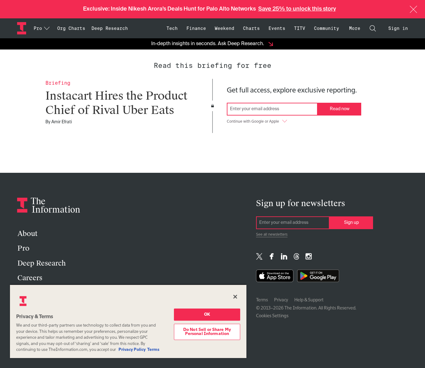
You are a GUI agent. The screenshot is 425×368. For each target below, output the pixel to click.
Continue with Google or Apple (253, 122)
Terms (262, 300)
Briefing (57, 83)
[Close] (235, 297)
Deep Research (109, 28)
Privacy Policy (132, 350)
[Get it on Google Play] (318, 277)
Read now (339, 109)
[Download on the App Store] (274, 277)
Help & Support (309, 300)
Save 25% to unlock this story (297, 9)
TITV (299, 28)
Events (277, 28)
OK (207, 315)
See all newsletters (271, 235)
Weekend (224, 28)
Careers (29, 277)
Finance (196, 28)
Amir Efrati (61, 122)
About (27, 233)
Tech (172, 28)
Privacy (281, 300)
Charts (251, 28)
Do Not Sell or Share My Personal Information (207, 332)
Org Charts (71, 28)
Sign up (351, 222)
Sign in (398, 28)
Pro (23, 248)
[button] (413, 9)
